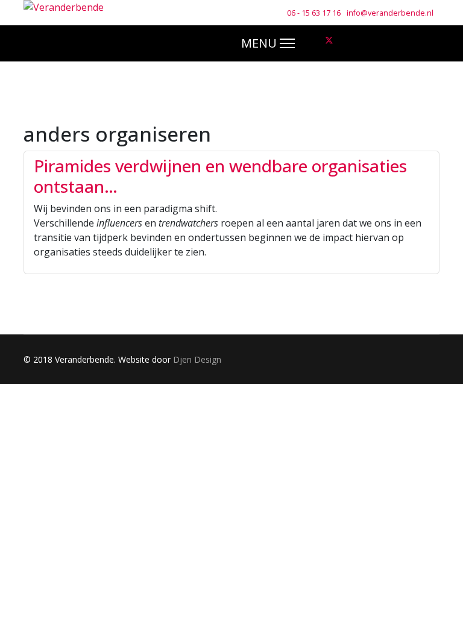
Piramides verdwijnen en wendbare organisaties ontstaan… (220, 176)
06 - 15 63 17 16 (314, 13)
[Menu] (268, 43)
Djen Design (197, 359)
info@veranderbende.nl (390, 13)
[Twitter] (329, 40)
